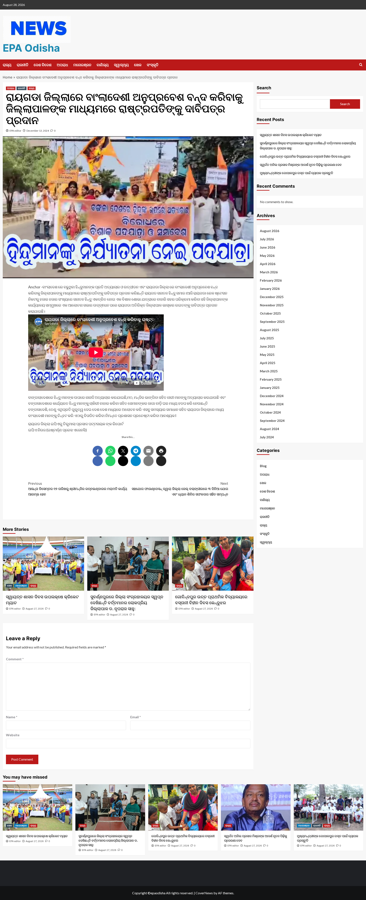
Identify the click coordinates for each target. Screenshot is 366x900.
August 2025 (269, 330)
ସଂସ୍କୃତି (152, 65)
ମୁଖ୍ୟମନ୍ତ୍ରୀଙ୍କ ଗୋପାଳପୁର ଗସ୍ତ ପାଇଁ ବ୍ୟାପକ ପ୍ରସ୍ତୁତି (296, 173)
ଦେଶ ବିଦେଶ (42, 65)
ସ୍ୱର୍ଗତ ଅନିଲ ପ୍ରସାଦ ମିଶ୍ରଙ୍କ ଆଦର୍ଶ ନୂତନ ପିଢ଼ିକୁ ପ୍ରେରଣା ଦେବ (301, 165)
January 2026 (270, 288)
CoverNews (204, 893)
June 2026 (267, 247)
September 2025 (272, 321)
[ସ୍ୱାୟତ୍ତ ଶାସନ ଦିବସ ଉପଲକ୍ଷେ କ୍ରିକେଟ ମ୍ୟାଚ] (43, 564)
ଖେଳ (137, 65)
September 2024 (272, 420)
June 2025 (267, 346)
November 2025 (272, 305)
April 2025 (267, 363)
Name (11, 717)
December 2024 (272, 396)
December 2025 (272, 297)
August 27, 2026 (35, 608)
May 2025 (267, 354)
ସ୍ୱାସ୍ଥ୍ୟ (121, 65)
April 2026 (267, 264)
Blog (263, 466)
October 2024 (270, 412)
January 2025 (270, 387)
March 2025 (269, 371)
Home (7, 77)
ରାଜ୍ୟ (7, 65)
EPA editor (15, 130)
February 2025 (271, 379)
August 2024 (269, 429)
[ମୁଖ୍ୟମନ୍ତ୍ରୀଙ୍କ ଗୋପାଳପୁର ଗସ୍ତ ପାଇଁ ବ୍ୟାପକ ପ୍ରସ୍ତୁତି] (328, 807)
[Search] (360, 65)
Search (264, 87)
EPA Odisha (31, 48)
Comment (15, 659)
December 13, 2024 (37, 130)
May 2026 (267, 255)
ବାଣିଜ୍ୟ (103, 65)
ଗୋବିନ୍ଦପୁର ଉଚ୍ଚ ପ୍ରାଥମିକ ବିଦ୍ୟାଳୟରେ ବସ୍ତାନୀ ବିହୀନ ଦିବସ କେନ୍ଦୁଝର (305, 156)
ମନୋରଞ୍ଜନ (82, 65)
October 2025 (270, 313)
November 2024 (272, 404)
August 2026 (269, 231)
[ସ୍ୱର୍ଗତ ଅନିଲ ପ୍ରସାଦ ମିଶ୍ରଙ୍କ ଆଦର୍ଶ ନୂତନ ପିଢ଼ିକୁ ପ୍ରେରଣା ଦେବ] (256, 807)
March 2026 (269, 272)
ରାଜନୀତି (22, 65)
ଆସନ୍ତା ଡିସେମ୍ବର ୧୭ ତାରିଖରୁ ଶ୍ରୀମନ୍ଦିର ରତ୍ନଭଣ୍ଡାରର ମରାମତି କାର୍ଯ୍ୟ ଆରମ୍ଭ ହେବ (77, 488)
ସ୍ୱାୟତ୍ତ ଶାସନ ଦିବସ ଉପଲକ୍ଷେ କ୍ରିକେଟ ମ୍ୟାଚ (291, 135)
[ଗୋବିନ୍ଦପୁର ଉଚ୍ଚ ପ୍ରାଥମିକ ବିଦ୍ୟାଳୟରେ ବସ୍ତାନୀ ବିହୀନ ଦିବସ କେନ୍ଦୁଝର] (213, 564)
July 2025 (267, 338)
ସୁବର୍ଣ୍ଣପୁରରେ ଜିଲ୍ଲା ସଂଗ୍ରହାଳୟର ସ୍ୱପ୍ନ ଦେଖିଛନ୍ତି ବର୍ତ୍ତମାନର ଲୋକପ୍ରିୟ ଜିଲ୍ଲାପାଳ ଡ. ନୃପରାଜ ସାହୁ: (126, 602)
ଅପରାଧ (62, 65)
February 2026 (271, 280)
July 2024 (267, 437)
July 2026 (267, 239)
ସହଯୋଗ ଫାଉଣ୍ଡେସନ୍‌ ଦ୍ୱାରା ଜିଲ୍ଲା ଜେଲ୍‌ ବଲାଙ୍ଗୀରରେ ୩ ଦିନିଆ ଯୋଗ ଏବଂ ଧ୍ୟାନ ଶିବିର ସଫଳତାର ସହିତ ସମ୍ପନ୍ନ (180, 488)
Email (135, 717)
